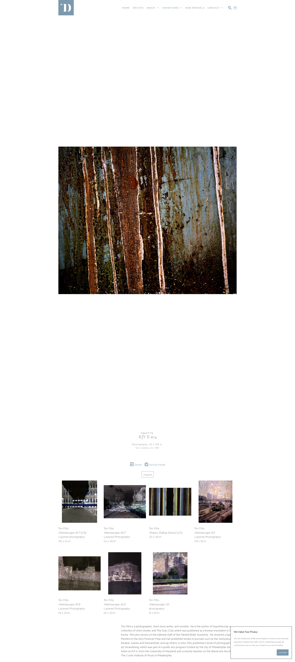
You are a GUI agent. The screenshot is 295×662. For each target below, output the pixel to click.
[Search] (229, 7)
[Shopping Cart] (235, 7)
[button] (153, 8)
